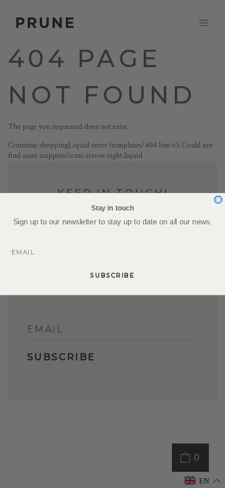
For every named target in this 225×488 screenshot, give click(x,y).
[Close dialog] (218, 200)
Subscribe (112, 275)
